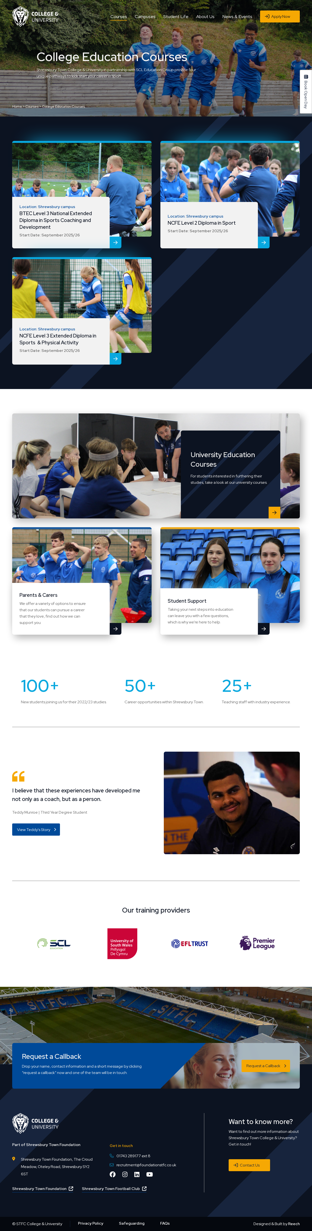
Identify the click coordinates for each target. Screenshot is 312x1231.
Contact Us (250, 1165)
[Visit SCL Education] (55, 943)
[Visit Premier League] (257, 943)
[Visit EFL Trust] (189, 943)
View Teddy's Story (33, 829)
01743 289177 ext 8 (133, 1155)
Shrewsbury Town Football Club (111, 1188)
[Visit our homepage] (35, 16)
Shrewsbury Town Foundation (39, 1188)
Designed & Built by (277, 1223)
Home (17, 106)
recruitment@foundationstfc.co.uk (146, 1165)
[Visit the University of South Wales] (122, 943)
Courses (32, 106)
